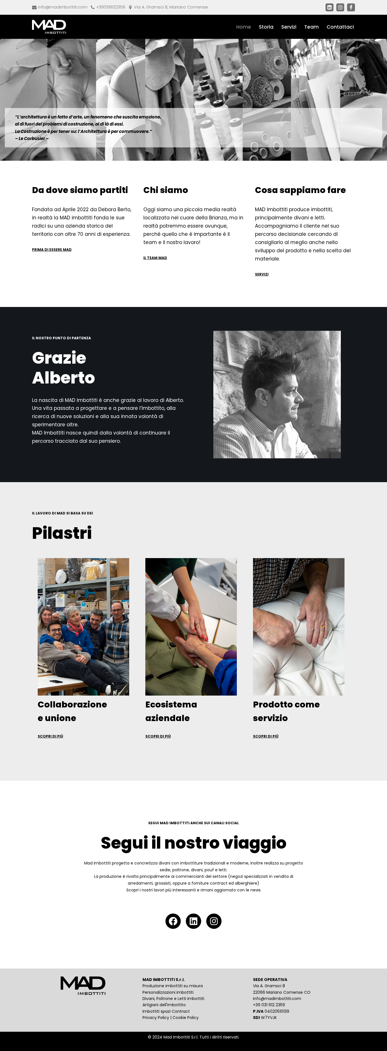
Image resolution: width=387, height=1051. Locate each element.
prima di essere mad (52, 249)
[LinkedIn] (193, 921)
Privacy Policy (156, 1017)
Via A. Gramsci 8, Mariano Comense (171, 7)
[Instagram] (340, 7)
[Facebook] (351, 7)
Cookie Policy (186, 1017)
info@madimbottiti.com (63, 7)
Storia (266, 27)
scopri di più (50, 736)
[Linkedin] (329, 7)
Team (311, 27)
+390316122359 (110, 7)
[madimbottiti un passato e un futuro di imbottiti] (49, 27)
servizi (262, 274)
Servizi (288, 27)
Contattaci (340, 27)
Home (243, 27)
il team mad (155, 257)
